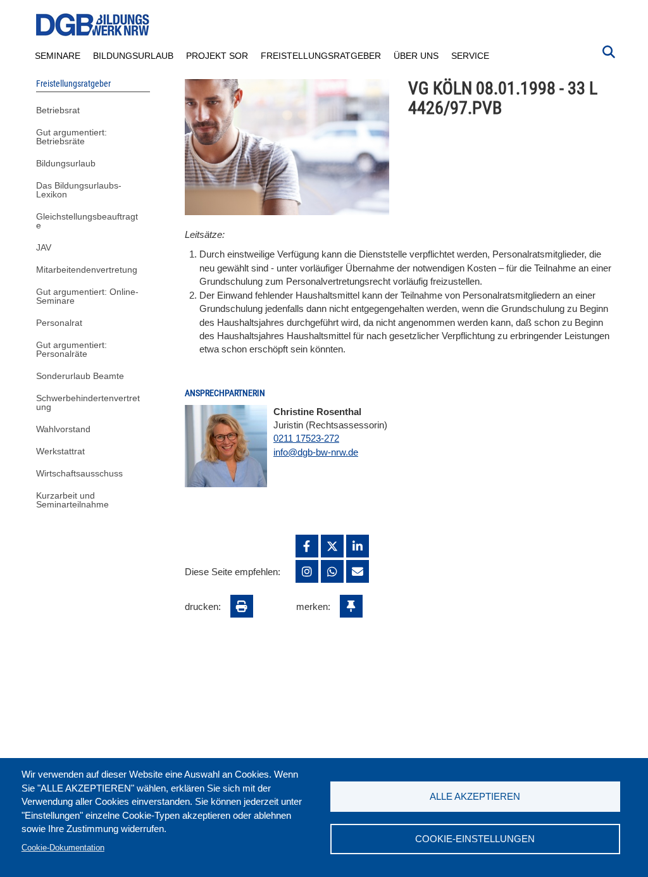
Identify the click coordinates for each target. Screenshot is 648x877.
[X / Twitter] (332, 546)
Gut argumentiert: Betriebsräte (71, 136)
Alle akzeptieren (475, 796)
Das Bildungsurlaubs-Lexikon (79, 189)
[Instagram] (307, 571)
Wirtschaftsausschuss (79, 473)
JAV (43, 247)
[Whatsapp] (332, 571)
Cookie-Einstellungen (475, 838)
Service (470, 56)
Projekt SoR (217, 56)
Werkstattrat (60, 451)
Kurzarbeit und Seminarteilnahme (72, 499)
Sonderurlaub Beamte (80, 376)
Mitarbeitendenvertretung (86, 269)
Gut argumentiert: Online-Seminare (87, 296)
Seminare (57, 56)
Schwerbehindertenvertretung (88, 402)
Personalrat (59, 323)
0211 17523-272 (306, 438)
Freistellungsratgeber (321, 56)
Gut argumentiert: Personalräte (71, 349)
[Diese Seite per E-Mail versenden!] (357, 571)
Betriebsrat (58, 110)
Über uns (416, 56)
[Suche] (608, 50)
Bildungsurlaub (133, 56)
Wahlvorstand (63, 429)
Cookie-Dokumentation (63, 847)
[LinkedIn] (357, 546)
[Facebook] (307, 546)
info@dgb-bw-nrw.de (315, 452)
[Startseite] (93, 25)
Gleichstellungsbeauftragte (87, 220)
